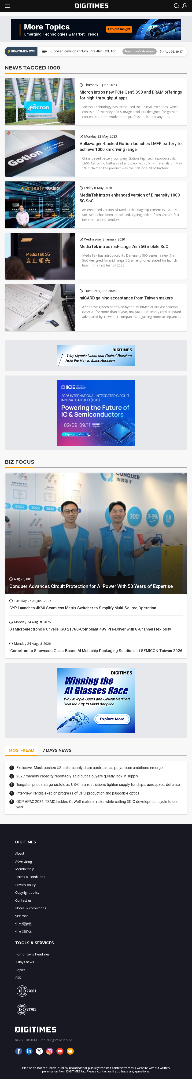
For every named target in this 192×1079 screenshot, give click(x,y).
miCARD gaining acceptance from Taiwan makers (126, 297)
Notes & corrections (30, 908)
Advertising (23, 861)
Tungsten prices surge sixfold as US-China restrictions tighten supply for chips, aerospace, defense (98, 784)
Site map (22, 916)
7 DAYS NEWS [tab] (56, 750)
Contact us (23, 900)
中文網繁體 (23, 924)
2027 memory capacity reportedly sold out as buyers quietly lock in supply (77, 776)
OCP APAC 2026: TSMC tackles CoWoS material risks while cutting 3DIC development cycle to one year (97, 804)
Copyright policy (27, 892)
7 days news (24, 962)
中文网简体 (23, 931)
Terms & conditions (30, 877)
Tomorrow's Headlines (139, 51)
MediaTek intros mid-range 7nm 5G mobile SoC (124, 246)
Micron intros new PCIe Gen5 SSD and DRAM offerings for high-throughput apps (131, 95)
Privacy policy (25, 884)
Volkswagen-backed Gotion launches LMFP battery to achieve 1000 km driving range (131, 146)
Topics (20, 970)
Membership (24, 869)
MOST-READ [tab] (21, 750)
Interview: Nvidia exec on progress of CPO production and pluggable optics (78, 793)
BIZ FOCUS (19, 462)
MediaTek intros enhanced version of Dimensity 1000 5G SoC (130, 198)
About (19, 853)
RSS (18, 977)
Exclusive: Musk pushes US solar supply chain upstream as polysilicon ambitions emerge (89, 768)
